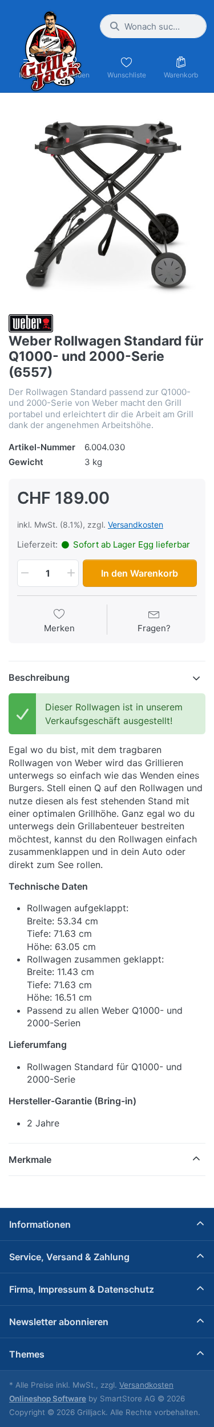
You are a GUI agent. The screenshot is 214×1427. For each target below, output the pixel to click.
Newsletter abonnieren (58, 1321)
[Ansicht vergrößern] (107, 204)
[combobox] (153, 26)
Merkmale (30, 1159)
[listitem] (107, 204)
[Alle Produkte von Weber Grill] (31, 322)
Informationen (40, 1224)
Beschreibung (39, 677)
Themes (27, 1354)
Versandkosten (135, 524)
